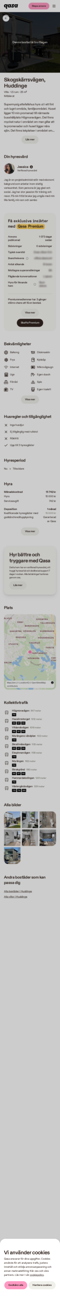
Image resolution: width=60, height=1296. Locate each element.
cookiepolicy (37, 1275)
